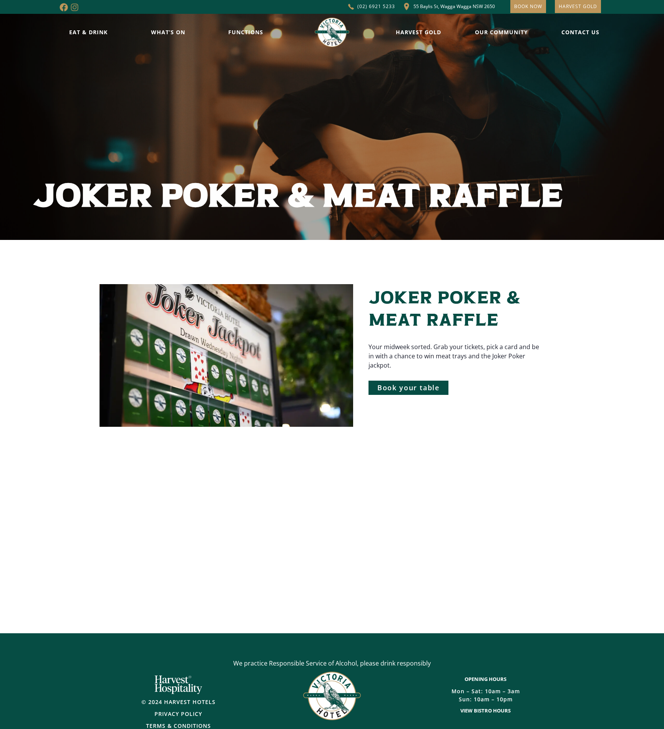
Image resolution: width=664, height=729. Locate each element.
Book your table (408, 387)
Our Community (501, 32)
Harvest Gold (418, 32)
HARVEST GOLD (578, 6)
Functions (245, 32)
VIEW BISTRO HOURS (485, 710)
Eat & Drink (88, 32)
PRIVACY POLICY (178, 713)
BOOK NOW (528, 6)
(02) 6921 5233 (376, 6)
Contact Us (580, 32)
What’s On (168, 32)
